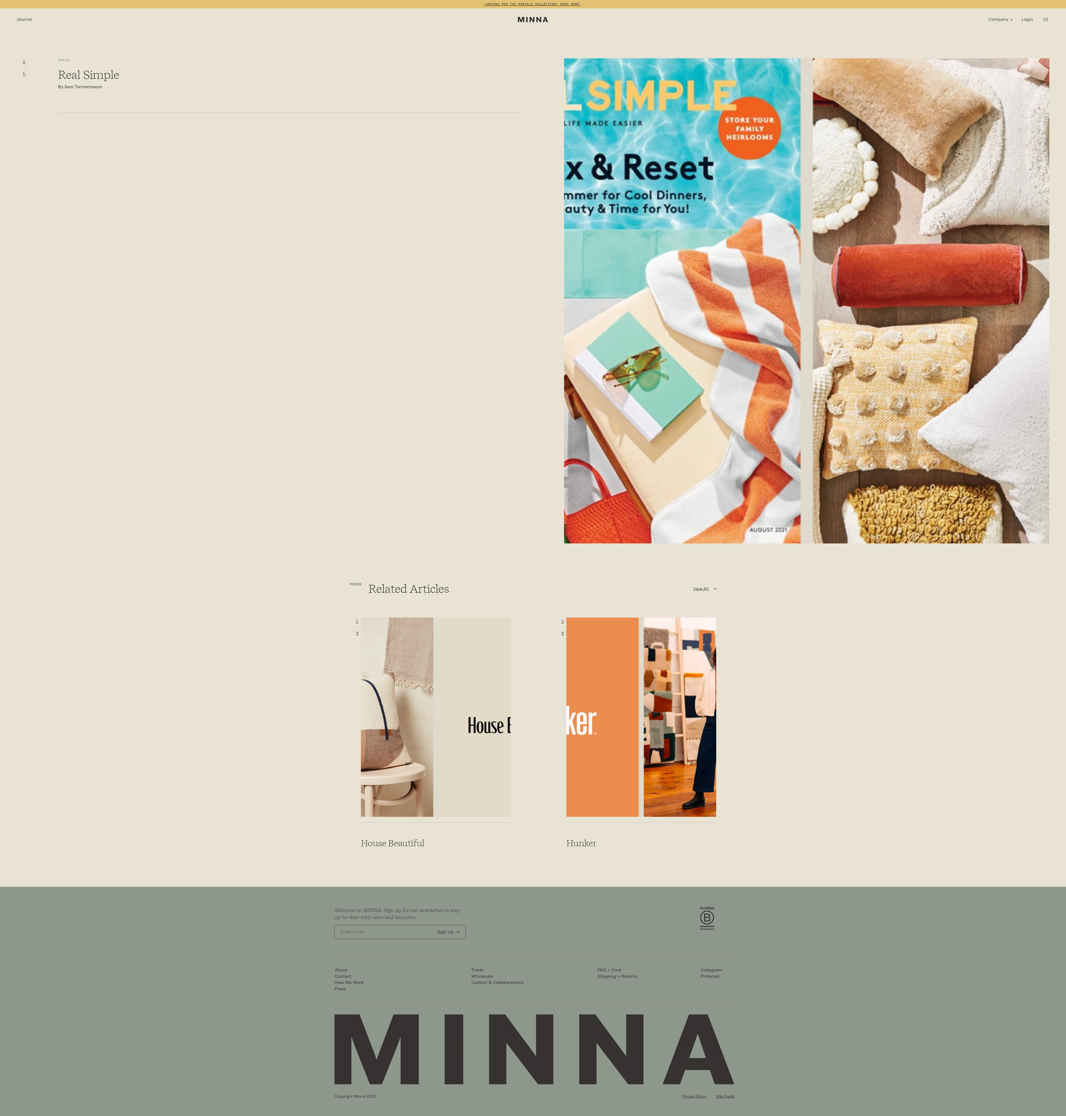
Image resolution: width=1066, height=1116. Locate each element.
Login (1027, 19)
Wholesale (482, 976)
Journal (24, 19)
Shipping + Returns (617, 976)
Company (998, 19)
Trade (477, 970)
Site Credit (725, 1096)
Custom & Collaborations (497, 982)
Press (64, 60)
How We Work (349, 982)
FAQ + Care (609, 970)
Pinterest (710, 976)
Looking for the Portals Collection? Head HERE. (533, 4)
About (341, 970)
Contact (343, 976)
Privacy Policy (694, 1096)
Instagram (711, 970)
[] (1045, 19)
